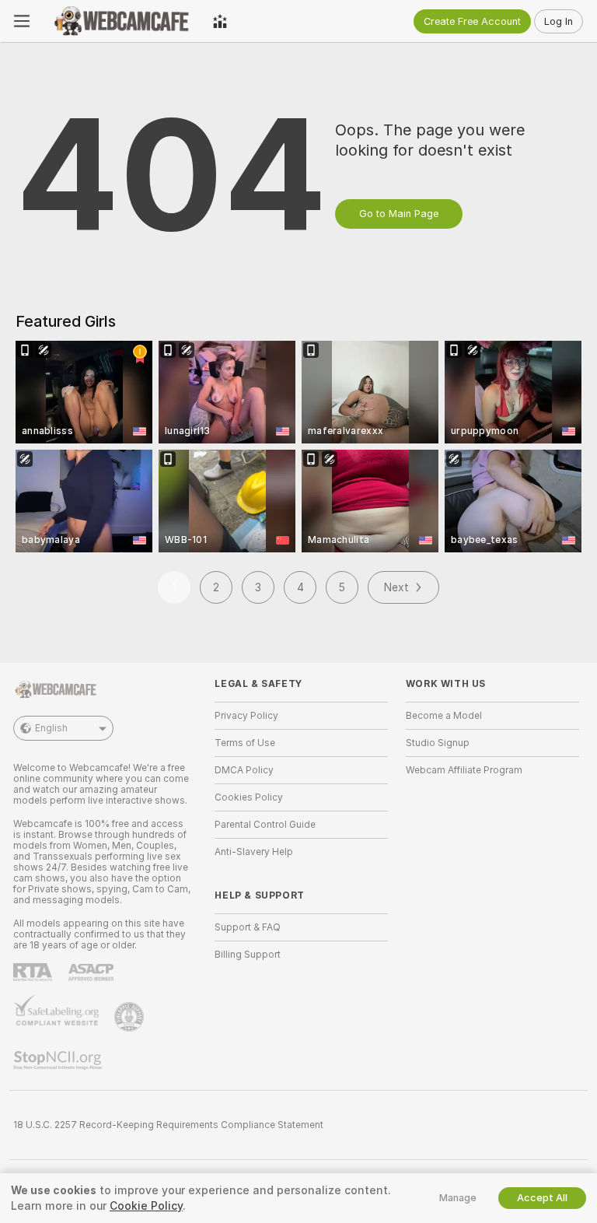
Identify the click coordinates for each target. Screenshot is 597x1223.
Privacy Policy (246, 715)
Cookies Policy (249, 797)
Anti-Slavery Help (254, 851)
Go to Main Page (398, 213)
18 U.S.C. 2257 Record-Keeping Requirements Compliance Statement (168, 1125)
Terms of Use (245, 743)
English (51, 728)
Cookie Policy (146, 1206)
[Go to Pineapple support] (130, 1017)
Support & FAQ (248, 927)
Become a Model (444, 715)
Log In (558, 21)
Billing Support (248, 954)
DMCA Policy (244, 770)
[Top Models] (220, 21)
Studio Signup (438, 743)
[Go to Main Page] (121, 21)
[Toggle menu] (22, 21)
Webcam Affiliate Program (464, 770)
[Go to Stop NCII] (59, 1060)
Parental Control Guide (265, 824)
